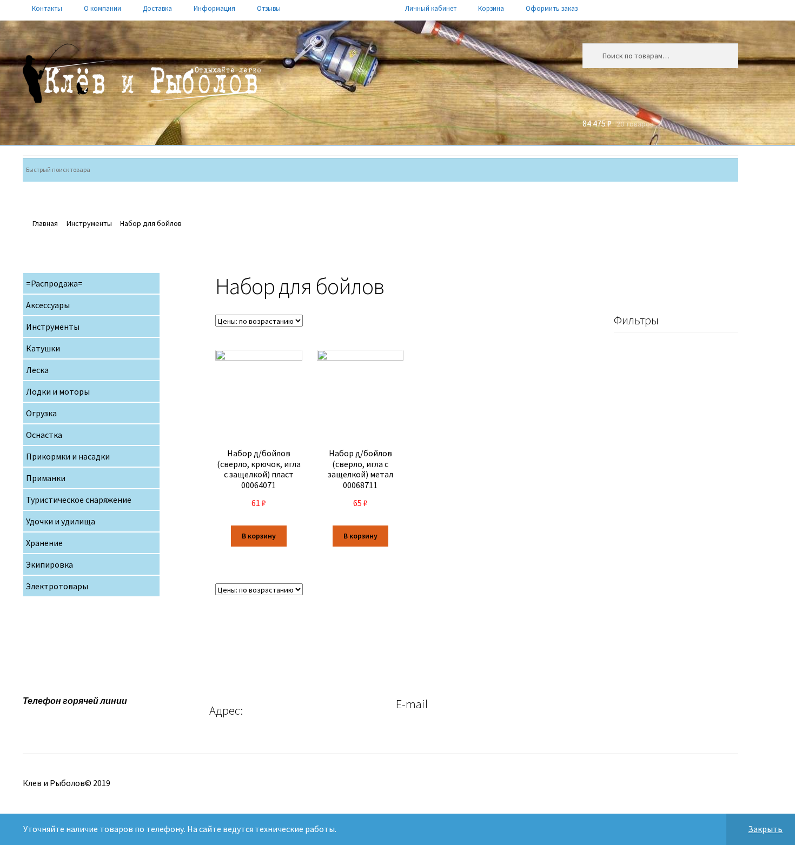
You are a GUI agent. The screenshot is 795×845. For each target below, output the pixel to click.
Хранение (44, 542)
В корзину (259, 536)
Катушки (43, 348)
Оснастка (44, 434)
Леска (37, 369)
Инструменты (89, 223)
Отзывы (269, 8)
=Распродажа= (54, 283)
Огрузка (41, 413)
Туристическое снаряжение (78, 499)
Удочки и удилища (60, 521)
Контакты (47, 8)
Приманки (45, 478)
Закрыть (765, 828)
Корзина (491, 8)
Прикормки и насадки (68, 456)
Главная (45, 223)
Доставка (157, 8)
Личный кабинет (430, 8)
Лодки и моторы (58, 391)
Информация (214, 8)
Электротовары (57, 586)
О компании (102, 8)
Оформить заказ (552, 8)
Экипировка (49, 564)
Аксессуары (48, 305)
